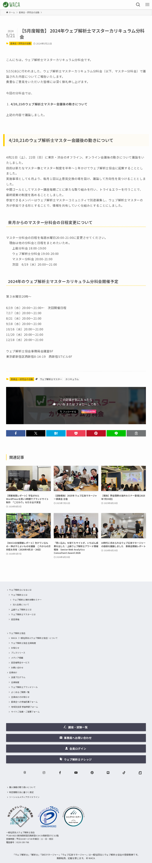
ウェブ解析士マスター (51, 379)
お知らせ (15, 647)
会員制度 (15, 682)
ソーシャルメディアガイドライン (24, 796)
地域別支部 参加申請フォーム (24, 706)
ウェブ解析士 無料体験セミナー (27, 599)
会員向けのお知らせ (20, 696)
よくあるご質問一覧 (20, 692)
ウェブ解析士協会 (17, 633)
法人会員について (21, 604)
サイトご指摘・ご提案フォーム (25, 711)
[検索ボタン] (138, 4)
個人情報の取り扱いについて (22, 787)
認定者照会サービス (20, 662)
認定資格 (15, 619)
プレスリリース (18, 652)
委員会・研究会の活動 (20, 43)
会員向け (13, 672)
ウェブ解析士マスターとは (23, 614)
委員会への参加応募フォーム (24, 701)
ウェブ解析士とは (19, 594)
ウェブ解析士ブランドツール (24, 687)
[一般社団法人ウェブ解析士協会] (11, 4)
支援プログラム (18, 677)
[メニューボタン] (147, 4)
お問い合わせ (17, 667)
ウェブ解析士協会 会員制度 (23, 642)
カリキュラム (72, 379)
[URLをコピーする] (136, 433)
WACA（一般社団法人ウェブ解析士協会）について (34, 637)
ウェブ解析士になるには (20, 589)
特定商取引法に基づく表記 (21, 792)
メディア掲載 (17, 657)
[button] (15, 433)
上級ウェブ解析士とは (21, 609)
